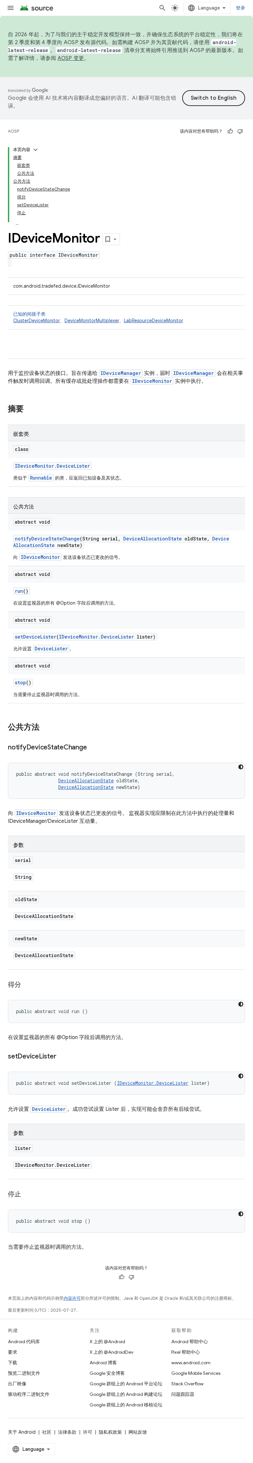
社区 (46, 1432)
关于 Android (22, 1432)
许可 (87, 1432)
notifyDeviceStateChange (47, 539)
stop (20, 682)
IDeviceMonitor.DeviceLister (52, 466)
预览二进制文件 (24, 1373)
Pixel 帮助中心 (185, 1352)
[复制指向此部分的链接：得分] (27, 985)
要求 (12, 1352)
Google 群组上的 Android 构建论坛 (126, 1394)
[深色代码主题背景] (241, 767)
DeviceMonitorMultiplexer (92, 321)
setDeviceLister (35, 637)
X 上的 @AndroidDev (111, 1352)
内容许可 (72, 1298)
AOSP (13, 131)
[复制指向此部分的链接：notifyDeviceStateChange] (93, 748)
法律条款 (67, 1432)
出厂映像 (17, 1384)
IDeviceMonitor (152, 381)
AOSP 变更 (71, 58)
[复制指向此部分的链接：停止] (27, 1195)
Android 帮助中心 (189, 1342)
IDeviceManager (120, 373)
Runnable (41, 478)
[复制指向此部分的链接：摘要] (30, 409)
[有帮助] (230, 131)
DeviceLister (51, 648)
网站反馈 (137, 1432)
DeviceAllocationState (152, 539)
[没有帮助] (240, 131)
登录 (240, 8)
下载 (12, 1363)
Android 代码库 (24, 1342)
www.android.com (191, 1363)
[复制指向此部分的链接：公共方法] (46, 728)
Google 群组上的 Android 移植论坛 (126, 1405)
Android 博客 (103, 1363)
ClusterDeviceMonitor (36, 321)
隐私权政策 (110, 1432)
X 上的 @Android (107, 1342)
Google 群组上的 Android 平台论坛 (126, 1384)
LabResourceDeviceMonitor (153, 321)
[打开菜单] (10, 8)
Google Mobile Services (195, 1373)
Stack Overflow (187, 1384)
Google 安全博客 (107, 1373)
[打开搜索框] (162, 8)
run (19, 591)
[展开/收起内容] (36, 150)
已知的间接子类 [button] (98, 317)
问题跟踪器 (182, 1394)
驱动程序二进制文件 (28, 1394)
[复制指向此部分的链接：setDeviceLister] (62, 1057)
